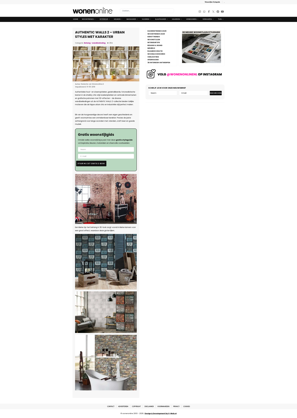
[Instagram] (200, 11)
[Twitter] (213, 11)
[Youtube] (222, 11)
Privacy (176, 406)
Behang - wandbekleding (94, 43)
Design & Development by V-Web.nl (161, 413)
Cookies (186, 406)
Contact (110, 406)
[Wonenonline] (93, 10)
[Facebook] (209, 11)
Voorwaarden (163, 406)
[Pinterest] (218, 11)
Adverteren (123, 406)
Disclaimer (149, 406)
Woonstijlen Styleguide (212, 2)
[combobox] (147, 10)
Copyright (136, 406)
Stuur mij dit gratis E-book (91, 163)
